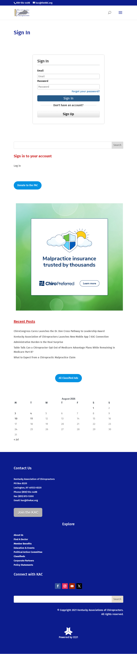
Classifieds (19, 556)
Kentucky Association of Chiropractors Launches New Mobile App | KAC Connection (61, 336)
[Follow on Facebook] (58, 586)
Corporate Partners (24, 560)
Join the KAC (28, 512)
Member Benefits (23, 543)
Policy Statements (23, 565)
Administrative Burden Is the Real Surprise (38, 342)
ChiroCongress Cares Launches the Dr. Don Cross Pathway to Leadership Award (59, 331)
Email (40, 70)
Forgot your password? (86, 91)
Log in (17, 165)
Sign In (68, 98)
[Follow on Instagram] (65, 586)
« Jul (16, 439)
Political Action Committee (28, 552)
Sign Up (68, 114)
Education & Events (24, 548)
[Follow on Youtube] (72, 586)
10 (16, 418)
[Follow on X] (79, 586)
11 (31, 418)
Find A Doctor (21, 539)
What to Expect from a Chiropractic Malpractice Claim (44, 357)
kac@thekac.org (29, 500)
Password (42, 81)
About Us (18, 535)
